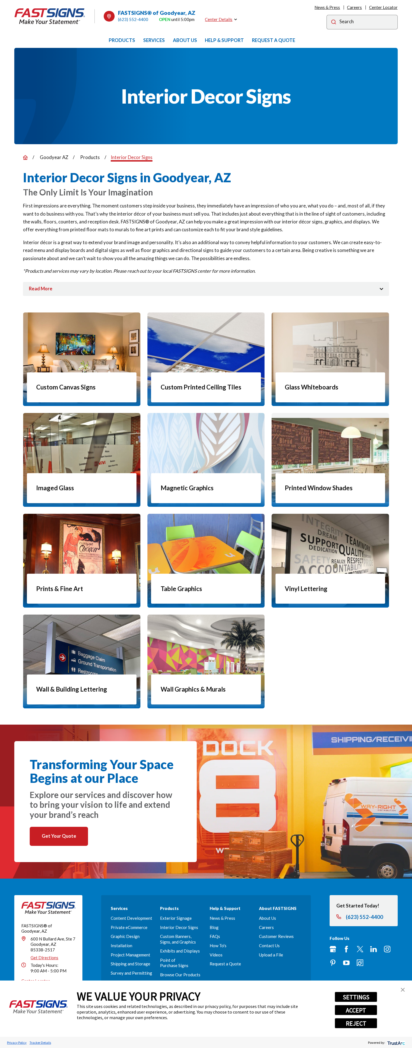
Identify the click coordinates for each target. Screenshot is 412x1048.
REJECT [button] (356, 1023)
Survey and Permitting (131, 972)
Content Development (131, 918)
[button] (402, 989)
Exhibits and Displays (180, 950)
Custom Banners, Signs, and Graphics (178, 939)
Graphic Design (125, 936)
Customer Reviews (276, 936)
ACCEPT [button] (356, 1010)
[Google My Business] (333, 949)
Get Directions (44, 957)
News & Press (327, 7)
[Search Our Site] (333, 23)
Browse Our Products (180, 974)
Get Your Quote (59, 836)
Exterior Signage (176, 918)
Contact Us (269, 945)
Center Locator (383, 7)
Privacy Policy (17, 1042)
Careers (354, 7)
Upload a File (271, 954)
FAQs (215, 936)
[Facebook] (346, 949)
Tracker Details (40, 1042)
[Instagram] (387, 949)
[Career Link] (360, 963)
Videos (216, 954)
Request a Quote (225, 963)
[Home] (49, 16)
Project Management (130, 954)
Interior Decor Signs (179, 927)
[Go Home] (25, 157)
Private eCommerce (129, 927)
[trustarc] (395, 1042)
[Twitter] (360, 949)
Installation (121, 945)
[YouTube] (346, 963)
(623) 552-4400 (133, 19)
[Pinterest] (333, 963)
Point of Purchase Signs (174, 963)
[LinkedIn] (373, 949)
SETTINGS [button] (356, 997)
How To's (218, 945)
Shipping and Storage (130, 963)
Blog (214, 927)
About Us (267, 918)
